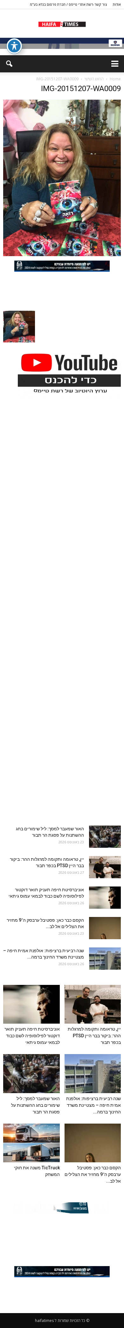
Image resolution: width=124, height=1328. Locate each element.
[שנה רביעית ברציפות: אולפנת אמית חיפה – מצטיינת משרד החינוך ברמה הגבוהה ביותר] (105, 958)
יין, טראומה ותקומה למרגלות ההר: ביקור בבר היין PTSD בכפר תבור (94, 1035)
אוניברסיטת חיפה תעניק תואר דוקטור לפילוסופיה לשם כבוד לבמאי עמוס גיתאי (32, 1035)
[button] (9, 63)
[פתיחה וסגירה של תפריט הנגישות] (14, 46)
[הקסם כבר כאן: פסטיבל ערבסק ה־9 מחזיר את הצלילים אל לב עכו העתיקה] (105, 928)
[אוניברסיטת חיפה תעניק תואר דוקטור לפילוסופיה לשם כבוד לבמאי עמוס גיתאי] (105, 897)
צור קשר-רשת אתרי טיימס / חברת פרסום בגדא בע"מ (68, 4)
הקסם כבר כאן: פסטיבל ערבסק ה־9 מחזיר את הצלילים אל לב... (93, 1174)
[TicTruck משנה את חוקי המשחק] (31, 1143)
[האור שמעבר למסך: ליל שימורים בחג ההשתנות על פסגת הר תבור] (105, 837)
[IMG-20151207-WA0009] (62, 254)
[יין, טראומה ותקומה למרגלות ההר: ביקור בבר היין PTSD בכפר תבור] (105, 867)
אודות (117, 4)
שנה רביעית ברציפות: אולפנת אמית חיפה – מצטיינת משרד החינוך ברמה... (93, 1105)
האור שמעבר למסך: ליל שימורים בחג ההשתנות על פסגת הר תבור (35, 1105)
